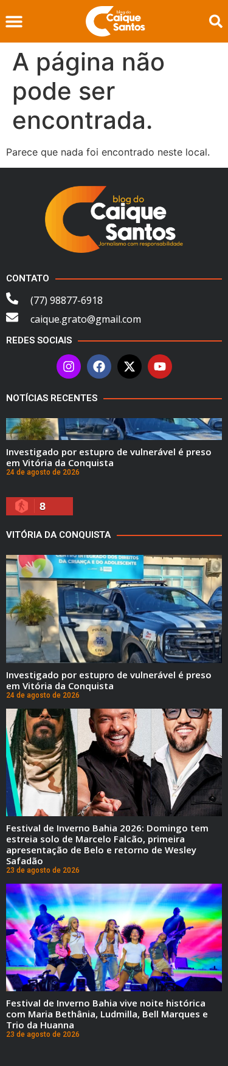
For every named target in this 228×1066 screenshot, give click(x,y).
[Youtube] (160, 366)
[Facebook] (99, 366)
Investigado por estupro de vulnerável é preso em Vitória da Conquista (109, 457)
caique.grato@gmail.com (85, 319)
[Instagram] (69, 366)
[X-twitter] (129, 366)
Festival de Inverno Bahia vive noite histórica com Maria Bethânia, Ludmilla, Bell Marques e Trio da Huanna (107, 1014)
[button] (13, 21)
